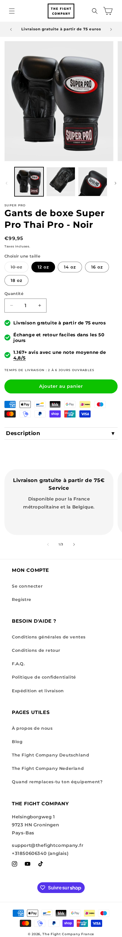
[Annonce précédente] (10, 29)
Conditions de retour (36, 650)
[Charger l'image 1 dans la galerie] (29, 181)
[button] (11, 11)
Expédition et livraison (38, 690)
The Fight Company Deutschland (50, 755)
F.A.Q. (18, 663)
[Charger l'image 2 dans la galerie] (61, 181)
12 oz (43, 267)
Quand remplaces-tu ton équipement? (57, 781)
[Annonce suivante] (111, 29)
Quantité (13, 293)
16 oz (97, 267)
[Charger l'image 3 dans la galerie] (92, 181)
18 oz (16, 280)
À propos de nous (32, 728)
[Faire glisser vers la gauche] (6, 183)
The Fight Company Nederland (48, 768)
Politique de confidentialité (44, 677)
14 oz (70, 267)
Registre (21, 599)
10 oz (19, 268)
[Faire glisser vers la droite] (115, 183)
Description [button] (23, 433)
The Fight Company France (68, 934)
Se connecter (27, 586)
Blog (17, 741)
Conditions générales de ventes (49, 637)
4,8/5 (19, 358)
